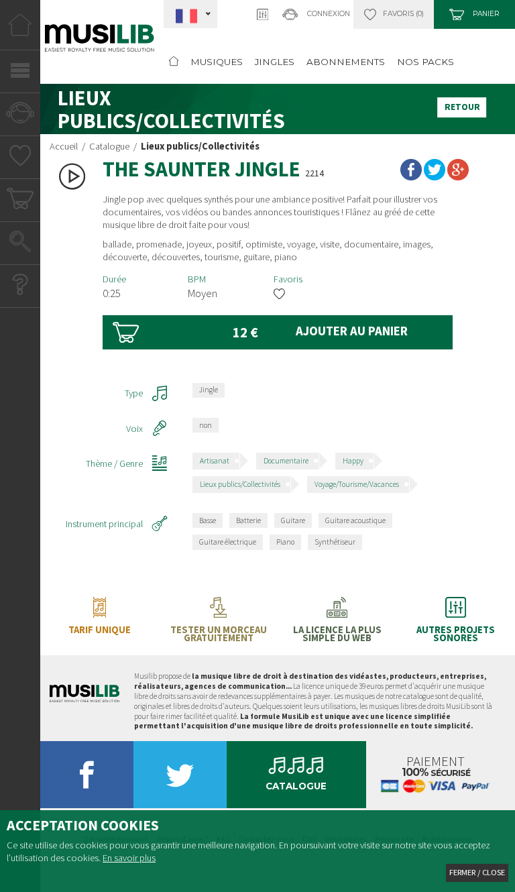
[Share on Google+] (458, 172)
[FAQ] (20, 287)
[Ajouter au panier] (278, 332)
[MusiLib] (99, 46)
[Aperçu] (72, 176)
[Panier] (474, 14)
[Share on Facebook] (411, 172)
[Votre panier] (20, 201)
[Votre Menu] (20, 73)
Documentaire (286, 460)
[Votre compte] (20, 116)
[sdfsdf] (455, 617)
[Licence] (337, 617)
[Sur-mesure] (393, 14)
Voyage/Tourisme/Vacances (356, 484)
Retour (462, 107)
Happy (353, 460)
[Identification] (316, 14)
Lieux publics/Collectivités (240, 484)
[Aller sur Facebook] (87, 778)
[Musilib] (84, 698)
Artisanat (214, 460)
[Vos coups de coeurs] (20, 159)
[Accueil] (20, 30)
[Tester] (218, 617)
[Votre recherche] (20, 244)
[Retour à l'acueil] (174, 62)
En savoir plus (129, 858)
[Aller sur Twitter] (180, 778)
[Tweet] (434, 172)
